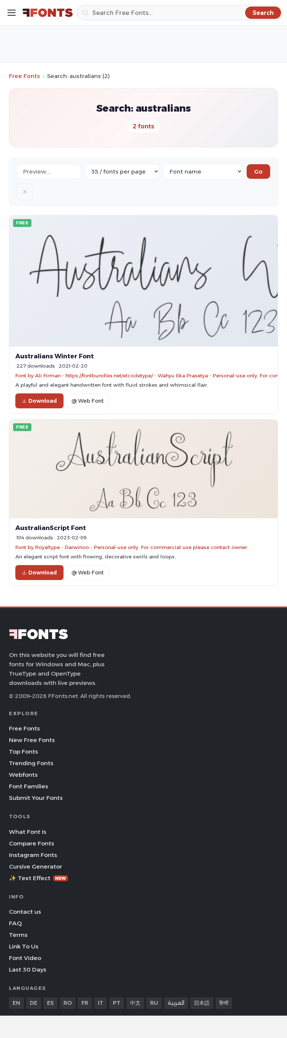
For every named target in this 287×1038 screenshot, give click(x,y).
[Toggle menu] (11, 13)
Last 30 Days (27, 969)
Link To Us (23, 946)
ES (50, 1003)
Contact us (25, 911)
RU (154, 1003)
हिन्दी (223, 1003)
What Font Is (27, 831)
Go (258, 171)
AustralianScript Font (50, 528)
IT (100, 1003)
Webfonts (23, 774)
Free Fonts (24, 76)
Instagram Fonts (33, 854)
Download (42, 401)
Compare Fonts (31, 843)
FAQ (15, 923)
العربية (176, 1003)
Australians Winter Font (54, 356)
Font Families (28, 786)
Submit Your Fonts (36, 797)
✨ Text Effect (37, 878)
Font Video (25, 957)
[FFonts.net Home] (47, 12)
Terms (18, 934)
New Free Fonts (32, 740)
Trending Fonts (31, 763)
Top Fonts (23, 751)
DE (33, 1003)
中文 (135, 1003)
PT (116, 1003)
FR (84, 1003)
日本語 (202, 1003)
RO (68, 1003)
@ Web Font (87, 401)
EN (16, 1003)
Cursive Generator (35, 866)
